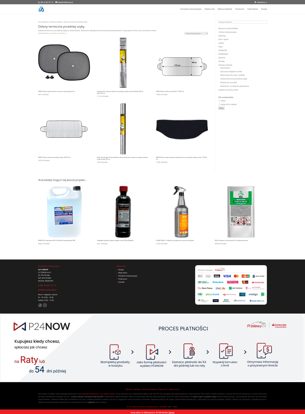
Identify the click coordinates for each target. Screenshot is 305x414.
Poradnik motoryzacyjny (127, 276)
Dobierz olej (209, 9)
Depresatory (225, 68)
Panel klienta (252, 9)
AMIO (223, 101)
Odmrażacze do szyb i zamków (232, 75)
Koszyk (264, 9)
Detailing (222, 36)
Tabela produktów (224, 9)
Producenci (239, 9)
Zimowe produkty (56, 22)
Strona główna (43, 22)
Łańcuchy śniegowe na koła (231, 71)
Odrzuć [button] (171, 412)
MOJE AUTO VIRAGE (229, 104)
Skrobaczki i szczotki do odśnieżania (234, 86)
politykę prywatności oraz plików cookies (99, 394)
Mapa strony (174, 389)
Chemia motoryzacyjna (227, 32)
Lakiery (221, 43)
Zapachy (221, 57)
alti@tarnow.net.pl (47, 289)
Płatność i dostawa (133, 389)
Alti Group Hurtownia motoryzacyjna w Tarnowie (148, 407)
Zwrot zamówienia (149, 389)
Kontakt (121, 282)
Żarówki (221, 61)
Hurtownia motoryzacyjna (190, 9)
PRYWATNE (222, 50)
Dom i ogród (223, 39)
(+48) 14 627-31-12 (47, 285)
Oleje (220, 47)
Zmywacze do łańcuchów (228, 90)
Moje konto (122, 273)
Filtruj (221, 108)
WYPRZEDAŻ (223, 54)
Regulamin (163, 389)
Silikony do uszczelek (228, 82)
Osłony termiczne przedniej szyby (233, 79)
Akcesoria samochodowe (228, 28)
